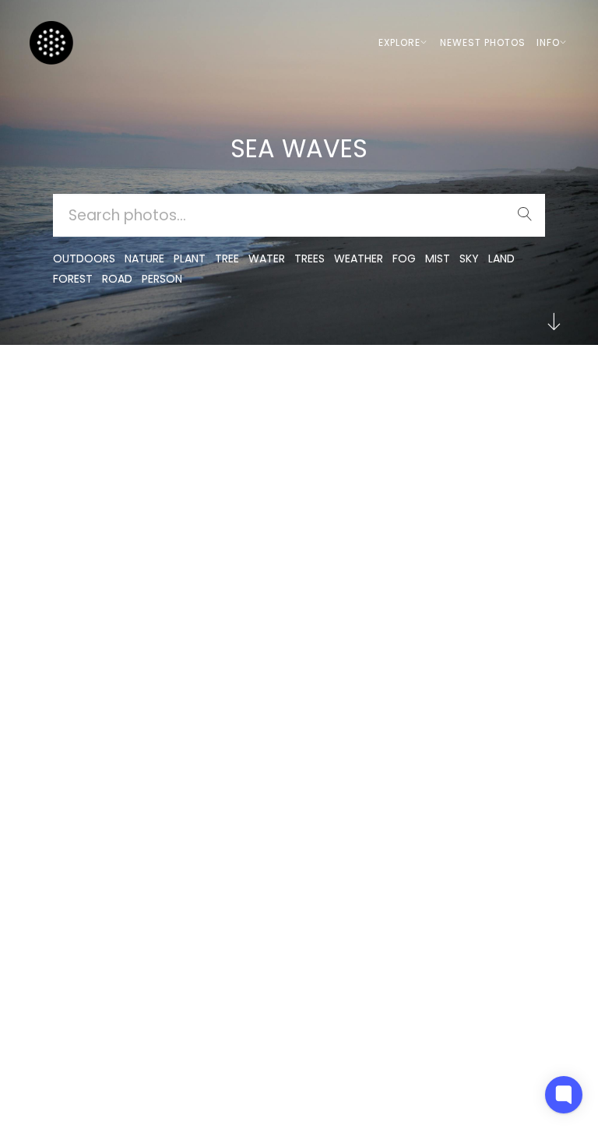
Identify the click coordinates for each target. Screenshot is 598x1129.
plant (190, 258)
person (162, 279)
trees (309, 258)
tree (227, 258)
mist (437, 258)
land (501, 258)
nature (144, 258)
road (117, 279)
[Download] (162, 428)
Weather (358, 258)
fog (404, 258)
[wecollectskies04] (361, 390)
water (266, 258)
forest (73, 279)
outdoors (84, 258)
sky (469, 258)
